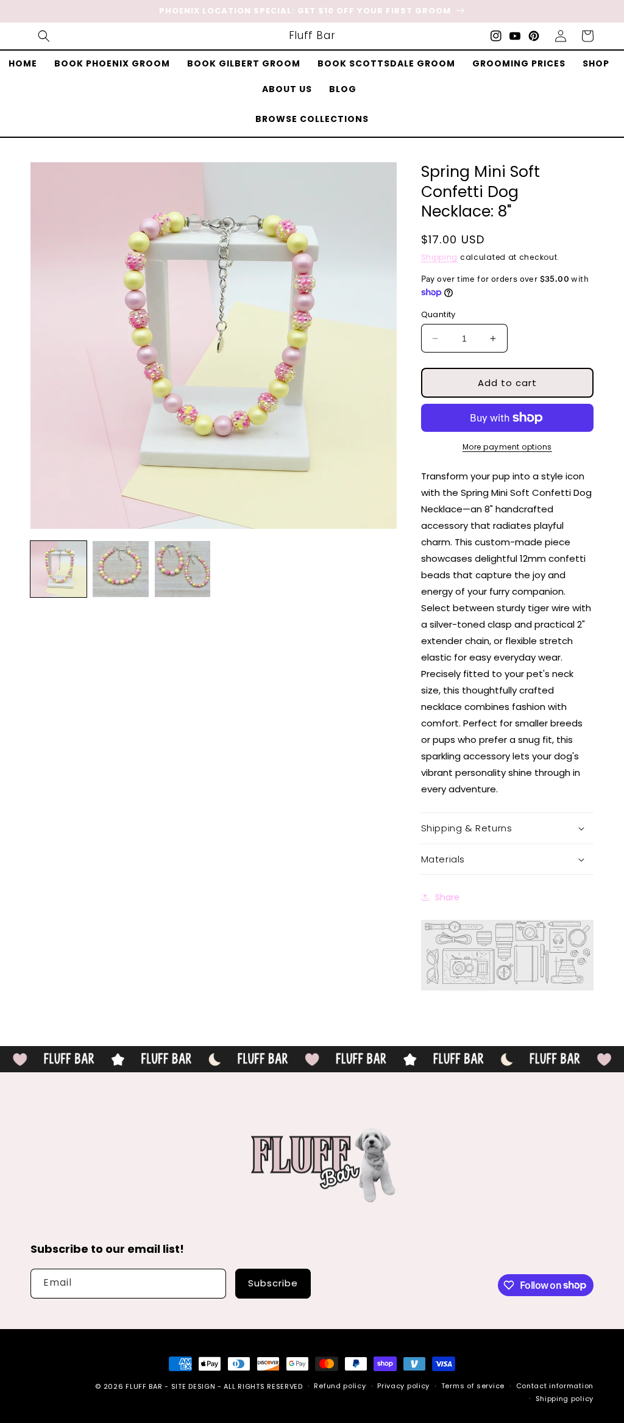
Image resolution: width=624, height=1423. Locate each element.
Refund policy (340, 1386)
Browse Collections (312, 119)
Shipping (439, 257)
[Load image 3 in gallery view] (183, 569)
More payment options (507, 447)
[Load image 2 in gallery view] (121, 569)
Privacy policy (403, 1386)
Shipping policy (565, 1398)
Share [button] (447, 897)
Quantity (438, 314)
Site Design (193, 1386)
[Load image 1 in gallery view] (58, 569)
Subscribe (273, 1283)
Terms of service (473, 1386)
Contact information (555, 1386)
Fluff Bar (144, 1386)
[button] (43, 36)
